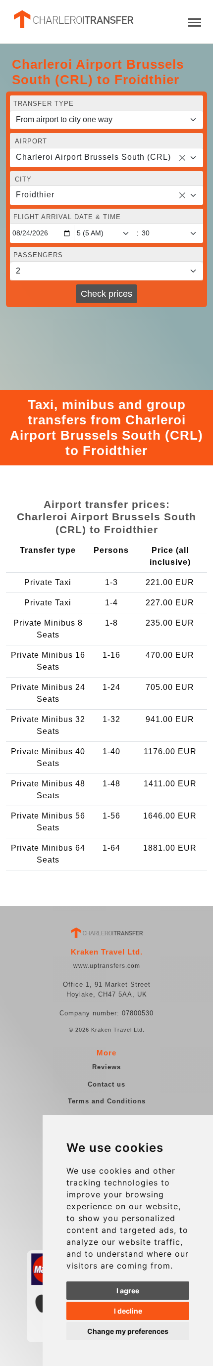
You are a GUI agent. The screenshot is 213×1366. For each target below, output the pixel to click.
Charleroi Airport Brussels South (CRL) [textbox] (93, 157)
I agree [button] (127, 1290)
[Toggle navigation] (194, 21)
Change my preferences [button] (127, 1331)
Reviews (106, 1067)
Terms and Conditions (107, 1101)
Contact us (106, 1084)
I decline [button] (128, 1311)
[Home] (73, 19)
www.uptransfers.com (106, 965)
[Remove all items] (182, 158)
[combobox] (106, 157)
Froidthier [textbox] (35, 194)
